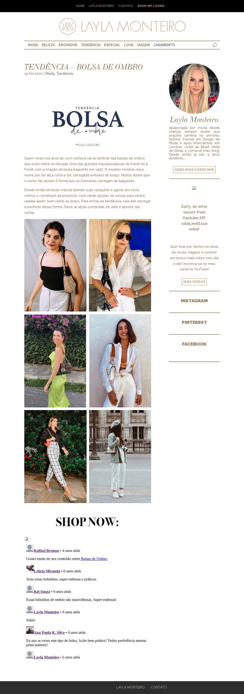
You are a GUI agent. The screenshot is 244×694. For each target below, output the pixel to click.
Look (128, 45)
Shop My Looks (150, 6)
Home (80, 6)
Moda (33, 45)
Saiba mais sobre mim (194, 170)
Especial (112, 45)
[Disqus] (87, 601)
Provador (68, 45)
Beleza (48, 45)
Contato (125, 6)
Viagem (143, 45)
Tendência (91, 45)
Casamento (164, 45)
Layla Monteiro (101, 6)
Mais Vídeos (194, 282)
